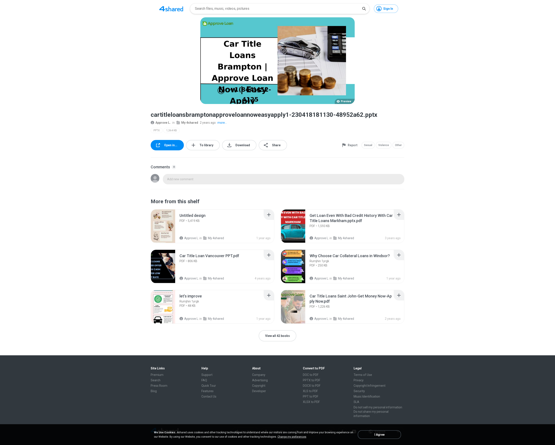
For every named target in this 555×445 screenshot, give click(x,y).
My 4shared (189, 122)
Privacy (359, 380)
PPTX (156, 130)
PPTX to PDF (311, 380)
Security (359, 391)
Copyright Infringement (369, 385)
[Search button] (364, 8)
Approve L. (163, 122)
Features (207, 391)
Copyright (258, 385)
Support (206, 375)
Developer (259, 391)
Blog (154, 391)
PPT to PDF (310, 396)
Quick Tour (208, 385)
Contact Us (208, 396)
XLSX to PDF (311, 402)
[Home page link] (171, 8)
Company (258, 375)
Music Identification (367, 396)
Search (155, 380)
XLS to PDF (310, 391)
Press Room (159, 385)
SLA (356, 402)
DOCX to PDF (311, 385)
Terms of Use (363, 375)
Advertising (260, 380)
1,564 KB (171, 130)
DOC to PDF (310, 375)
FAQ (204, 380)
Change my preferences (292, 436)
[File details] (168, 226)
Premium (157, 375)
